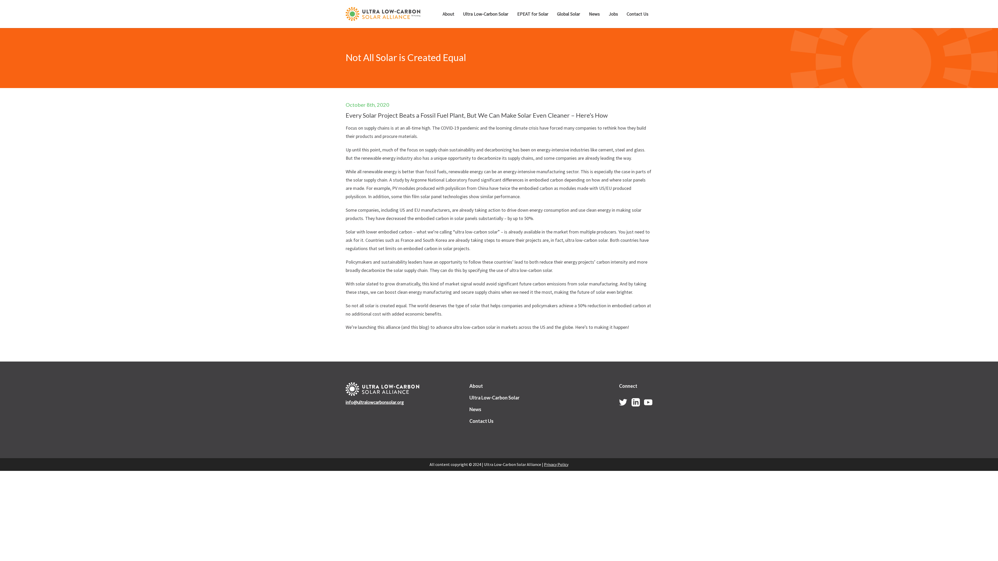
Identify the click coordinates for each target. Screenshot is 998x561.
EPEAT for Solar (532, 14)
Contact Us (637, 14)
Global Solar (568, 14)
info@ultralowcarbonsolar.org (375, 402)
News (594, 14)
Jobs (613, 14)
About (448, 14)
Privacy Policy (556, 464)
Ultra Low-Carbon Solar (485, 14)
